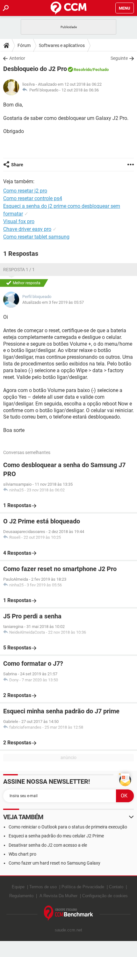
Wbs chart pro (22, 854)
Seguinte (119, 58)
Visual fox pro (18, 221)
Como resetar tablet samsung (36, 237)
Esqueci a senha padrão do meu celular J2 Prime (56, 835)
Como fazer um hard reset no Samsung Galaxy (54, 863)
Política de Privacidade (82, 886)
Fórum (24, 45)
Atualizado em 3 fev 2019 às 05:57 (53, 302)
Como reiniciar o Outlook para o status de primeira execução (68, 826)
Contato (116, 886)
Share (17, 164)
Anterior (17, 58)
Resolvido (82, 69)
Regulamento (21, 895)
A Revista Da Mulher (58, 895)
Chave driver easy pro (27, 229)
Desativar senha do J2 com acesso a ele (48, 845)
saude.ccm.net (68, 930)
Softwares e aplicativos (62, 45)
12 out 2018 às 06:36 (80, 90)
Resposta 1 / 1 (19, 269)
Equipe (18, 886)
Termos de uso (43, 886)
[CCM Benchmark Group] (69, 913)
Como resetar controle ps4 (32, 198)
